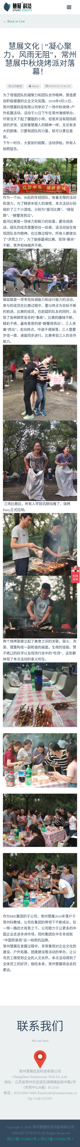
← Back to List (14, 21)
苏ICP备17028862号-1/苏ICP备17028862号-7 (40, 1139)
